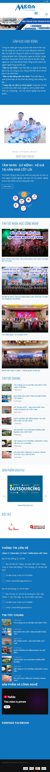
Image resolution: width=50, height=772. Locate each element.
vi (44, 1)
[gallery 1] (25, 24)
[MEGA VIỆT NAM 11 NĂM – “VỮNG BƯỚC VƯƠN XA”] (25, 354)
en (47, 1)
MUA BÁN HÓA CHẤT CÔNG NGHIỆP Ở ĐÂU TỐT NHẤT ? (30, 397)
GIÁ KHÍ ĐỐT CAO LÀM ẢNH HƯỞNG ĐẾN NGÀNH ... (29, 661)
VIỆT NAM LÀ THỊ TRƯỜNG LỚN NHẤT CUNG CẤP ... (31, 670)
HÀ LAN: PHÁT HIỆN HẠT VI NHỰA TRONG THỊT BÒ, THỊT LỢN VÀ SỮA (30, 453)
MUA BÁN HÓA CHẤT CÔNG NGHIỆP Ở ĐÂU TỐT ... (30, 633)
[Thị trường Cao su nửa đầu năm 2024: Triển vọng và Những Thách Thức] (7, 387)
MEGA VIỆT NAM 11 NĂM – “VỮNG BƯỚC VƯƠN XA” (21, 370)
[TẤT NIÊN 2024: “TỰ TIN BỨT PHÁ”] (25, 318)
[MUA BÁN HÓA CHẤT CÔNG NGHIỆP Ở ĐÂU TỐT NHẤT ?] (7, 398)
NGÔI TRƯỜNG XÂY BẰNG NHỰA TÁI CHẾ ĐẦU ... (29, 651)
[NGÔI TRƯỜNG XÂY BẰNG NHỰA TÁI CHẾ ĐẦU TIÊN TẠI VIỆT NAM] (7, 421)
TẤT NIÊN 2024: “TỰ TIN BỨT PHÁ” (15, 335)
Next (47, 26)
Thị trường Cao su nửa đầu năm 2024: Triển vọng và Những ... (30, 386)
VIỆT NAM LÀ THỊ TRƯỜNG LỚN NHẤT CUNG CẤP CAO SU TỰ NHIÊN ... (31, 442)
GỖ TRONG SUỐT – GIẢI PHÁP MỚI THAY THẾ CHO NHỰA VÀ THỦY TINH (29, 408)
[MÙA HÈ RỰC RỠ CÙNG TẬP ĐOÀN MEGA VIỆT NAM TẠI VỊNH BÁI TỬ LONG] (25, 243)
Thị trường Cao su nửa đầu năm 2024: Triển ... (31, 623)
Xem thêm (7, 186)
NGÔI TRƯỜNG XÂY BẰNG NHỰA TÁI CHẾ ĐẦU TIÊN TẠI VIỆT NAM (29, 419)
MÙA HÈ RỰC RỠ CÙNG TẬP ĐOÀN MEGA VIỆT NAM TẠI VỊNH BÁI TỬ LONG (25, 260)
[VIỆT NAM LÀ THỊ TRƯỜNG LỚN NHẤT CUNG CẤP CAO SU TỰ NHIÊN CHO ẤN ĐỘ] (7, 443)
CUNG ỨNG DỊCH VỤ (25, 505)
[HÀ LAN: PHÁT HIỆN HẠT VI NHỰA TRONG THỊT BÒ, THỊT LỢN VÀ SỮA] (7, 454)
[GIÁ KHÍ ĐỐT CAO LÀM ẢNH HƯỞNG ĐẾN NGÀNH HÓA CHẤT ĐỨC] (7, 432)
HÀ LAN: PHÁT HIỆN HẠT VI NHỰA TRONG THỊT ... (30, 679)
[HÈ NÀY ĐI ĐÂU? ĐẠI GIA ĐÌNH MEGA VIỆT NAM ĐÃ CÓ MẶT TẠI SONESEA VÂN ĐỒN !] (25, 281)
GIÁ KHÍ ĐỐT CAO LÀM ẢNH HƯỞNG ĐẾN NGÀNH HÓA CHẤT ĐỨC (29, 431)
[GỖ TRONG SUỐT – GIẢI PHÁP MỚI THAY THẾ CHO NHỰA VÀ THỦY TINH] (7, 409)
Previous (2, 26)
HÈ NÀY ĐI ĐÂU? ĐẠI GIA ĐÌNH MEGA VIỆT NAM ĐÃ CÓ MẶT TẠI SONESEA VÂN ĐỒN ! (25, 298)
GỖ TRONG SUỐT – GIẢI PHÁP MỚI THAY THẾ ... (29, 642)
